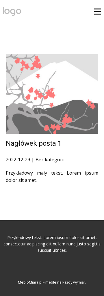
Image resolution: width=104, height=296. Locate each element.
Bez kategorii (50, 159)
